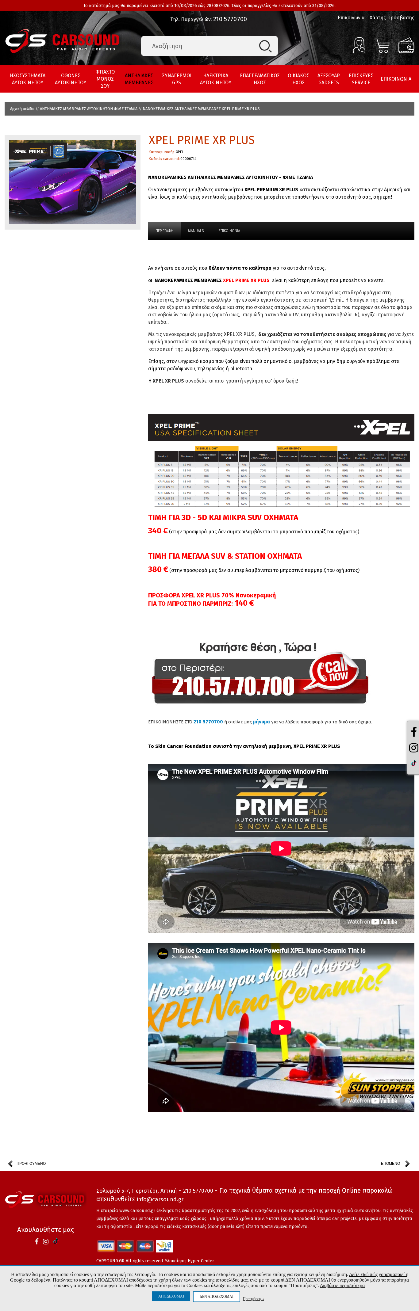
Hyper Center (201, 1260)
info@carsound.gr (160, 1199)
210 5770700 (230, 19)
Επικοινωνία (351, 18)
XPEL (180, 152)
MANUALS (196, 231)
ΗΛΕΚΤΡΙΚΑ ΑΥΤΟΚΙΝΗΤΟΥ (215, 79)
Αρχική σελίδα (22, 108)
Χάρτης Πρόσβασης (392, 18)
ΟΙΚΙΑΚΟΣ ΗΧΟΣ (298, 79)
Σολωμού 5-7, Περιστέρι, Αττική (136, 1190)
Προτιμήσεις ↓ (253, 1299)
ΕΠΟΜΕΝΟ (390, 1163)
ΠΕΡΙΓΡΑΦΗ (164, 231)
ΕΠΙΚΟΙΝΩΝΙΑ (396, 79)
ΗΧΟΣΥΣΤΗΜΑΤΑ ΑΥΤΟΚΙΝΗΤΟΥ (27, 79)
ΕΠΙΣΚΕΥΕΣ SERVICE (361, 79)
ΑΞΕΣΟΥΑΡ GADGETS (328, 79)
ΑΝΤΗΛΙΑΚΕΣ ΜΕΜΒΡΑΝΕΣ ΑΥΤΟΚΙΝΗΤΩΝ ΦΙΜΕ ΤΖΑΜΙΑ (88, 108)
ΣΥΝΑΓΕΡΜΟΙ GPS (176, 79)
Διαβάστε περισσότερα (342, 1285)
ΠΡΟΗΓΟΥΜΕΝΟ (31, 1163)
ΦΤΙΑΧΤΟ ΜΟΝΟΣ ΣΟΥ (105, 79)
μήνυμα (261, 722)
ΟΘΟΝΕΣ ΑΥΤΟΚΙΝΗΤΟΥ (70, 79)
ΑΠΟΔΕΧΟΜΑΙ (171, 1296)
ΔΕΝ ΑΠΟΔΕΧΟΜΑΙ (216, 1296)
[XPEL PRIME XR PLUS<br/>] (72, 182)
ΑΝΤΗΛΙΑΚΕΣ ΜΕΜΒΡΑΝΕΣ (139, 79)
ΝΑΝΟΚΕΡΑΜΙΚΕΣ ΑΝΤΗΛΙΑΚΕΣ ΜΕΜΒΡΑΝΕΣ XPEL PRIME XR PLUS (201, 108)
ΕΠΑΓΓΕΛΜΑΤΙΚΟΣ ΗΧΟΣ (260, 79)
